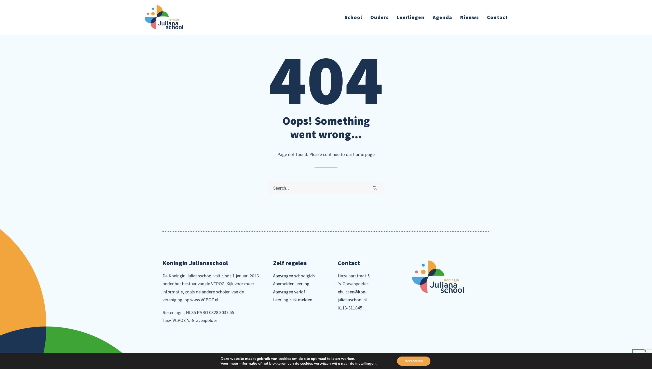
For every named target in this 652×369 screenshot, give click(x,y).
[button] (375, 188)
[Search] (326, 188)
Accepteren (414, 361)
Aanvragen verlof (289, 292)
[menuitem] (355, 17)
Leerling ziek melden (292, 300)
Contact (497, 17)
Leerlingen (411, 17)
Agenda (442, 17)
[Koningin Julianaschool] (164, 17)
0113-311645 (350, 308)
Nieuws (469, 17)
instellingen (365, 363)
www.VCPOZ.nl (204, 300)
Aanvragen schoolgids (294, 276)
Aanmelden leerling (291, 284)
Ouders (379, 17)
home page (364, 154)
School (353, 17)
